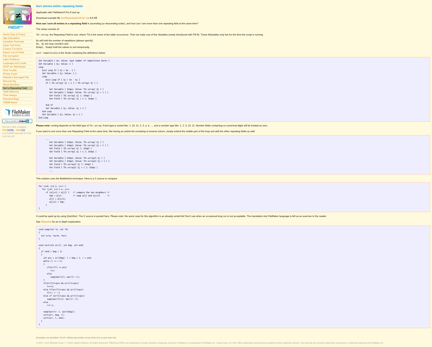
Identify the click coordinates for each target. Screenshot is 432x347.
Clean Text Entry (12, 45)
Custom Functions (12, 48)
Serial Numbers (11, 84)
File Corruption (11, 55)
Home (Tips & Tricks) (14, 34)
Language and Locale (14, 63)
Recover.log (9, 81)
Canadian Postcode (13, 41)
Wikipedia (46, 221)
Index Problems (11, 59)
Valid (8, 130)
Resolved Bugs (11, 99)
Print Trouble (10, 70)
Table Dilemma (11, 91)
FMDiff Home (10, 102)
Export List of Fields (13, 52)
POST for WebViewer (14, 66)
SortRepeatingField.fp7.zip (75, 18)
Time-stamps (10, 95)
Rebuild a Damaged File (16, 77)
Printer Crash (10, 73)
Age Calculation (11, 38)
